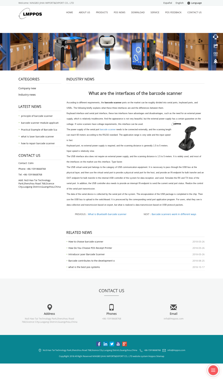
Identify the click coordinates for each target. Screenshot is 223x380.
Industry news (27, 94)
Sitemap (160, 356)
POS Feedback (173, 12)
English (180, 2)
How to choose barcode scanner (85, 241)
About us (84, 12)
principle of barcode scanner (37, 115)
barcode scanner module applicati (40, 122)
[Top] (216, 62)
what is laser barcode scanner (37, 136)
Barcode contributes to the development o (91, 260)
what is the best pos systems (84, 267)
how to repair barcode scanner (38, 143)
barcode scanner (108, 129)
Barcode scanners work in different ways (174, 214)
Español (167, 2)
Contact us (194, 12)
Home (69, 12)
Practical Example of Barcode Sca (39, 129)
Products (102, 12)
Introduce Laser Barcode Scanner (86, 254)
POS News (119, 12)
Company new (27, 88)
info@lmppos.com (173, 318)
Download (138, 12)
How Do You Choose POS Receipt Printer (90, 247)
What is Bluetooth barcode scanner (107, 214)
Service (155, 12)
